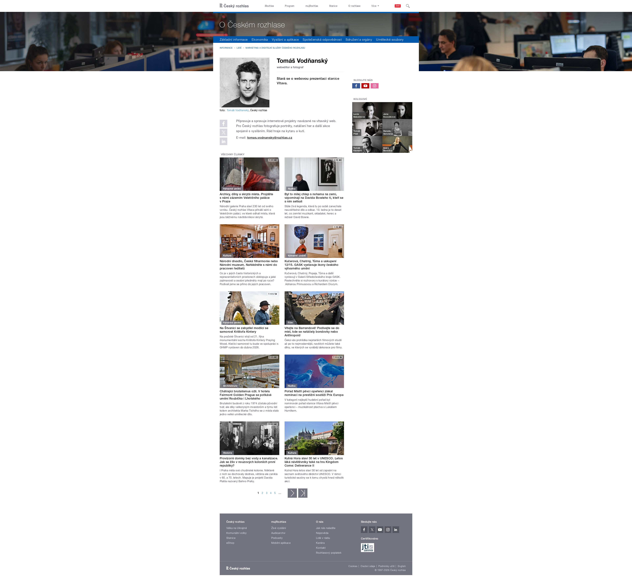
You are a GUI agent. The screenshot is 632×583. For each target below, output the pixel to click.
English (402, 566)
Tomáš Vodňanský (238, 110)
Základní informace (234, 39)
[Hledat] (407, 6)
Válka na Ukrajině (236, 528)
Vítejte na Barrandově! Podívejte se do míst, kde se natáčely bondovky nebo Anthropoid (312, 331)
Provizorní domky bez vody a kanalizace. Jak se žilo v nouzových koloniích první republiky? (249, 462)
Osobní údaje (368, 566)
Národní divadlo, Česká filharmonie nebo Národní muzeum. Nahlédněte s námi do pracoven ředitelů (249, 264)
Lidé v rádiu (323, 538)
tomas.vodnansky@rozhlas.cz (269, 137)
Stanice (333, 6)
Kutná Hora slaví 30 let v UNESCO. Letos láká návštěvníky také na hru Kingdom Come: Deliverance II (314, 462)
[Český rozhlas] (234, 6)
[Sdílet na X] (223, 132)
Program (289, 6)
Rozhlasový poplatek (328, 552)
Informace (226, 48)
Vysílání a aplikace (285, 39)
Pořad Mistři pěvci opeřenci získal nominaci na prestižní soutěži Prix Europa (314, 393)
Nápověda (322, 533)
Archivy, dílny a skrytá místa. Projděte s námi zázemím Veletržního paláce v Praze (246, 197)
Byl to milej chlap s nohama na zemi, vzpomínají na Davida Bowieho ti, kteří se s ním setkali (314, 197)
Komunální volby (236, 533)
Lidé (239, 48)
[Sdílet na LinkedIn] (223, 141)
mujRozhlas (311, 6)
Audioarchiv (278, 533)
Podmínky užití (386, 566)
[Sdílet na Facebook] (223, 123)
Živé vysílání (278, 528)
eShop (230, 542)
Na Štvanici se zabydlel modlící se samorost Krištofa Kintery (244, 329)
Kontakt (321, 547)
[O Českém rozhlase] (316, 24)
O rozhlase (354, 6)
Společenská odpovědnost (322, 39)
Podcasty (277, 538)
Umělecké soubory (390, 39)
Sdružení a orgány (359, 39)
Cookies (352, 566)
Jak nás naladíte (326, 528)
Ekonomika (260, 39)
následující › (292, 493)
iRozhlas (269, 6)
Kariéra (320, 542)
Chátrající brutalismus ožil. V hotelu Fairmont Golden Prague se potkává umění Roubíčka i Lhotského (246, 394)
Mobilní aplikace (281, 542)
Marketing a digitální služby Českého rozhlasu (275, 48)
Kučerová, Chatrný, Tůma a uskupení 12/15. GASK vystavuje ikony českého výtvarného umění (312, 264)
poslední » (302, 493)
